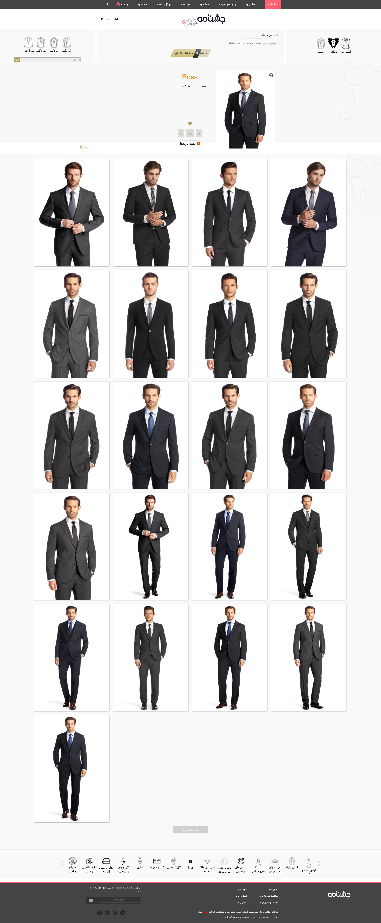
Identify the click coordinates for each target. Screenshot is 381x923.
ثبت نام (105, 18)
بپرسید (185, 5)
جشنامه (273, 4)
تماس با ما (242, 902)
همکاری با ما (241, 896)
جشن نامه (273, 889)
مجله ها (204, 5)
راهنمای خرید (227, 5)
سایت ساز (242, 889)
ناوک (206, 912)
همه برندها (188, 143)
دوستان (142, 5)
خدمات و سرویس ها (268, 902)
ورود (115, 18)
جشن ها (250, 5)
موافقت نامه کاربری (269, 896)
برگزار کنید (164, 5)
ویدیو (124, 5)
